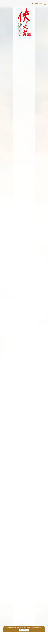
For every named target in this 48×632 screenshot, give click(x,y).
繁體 (36, 3)
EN (32, 3)
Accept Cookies (24, 630)
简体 (41, 3)
